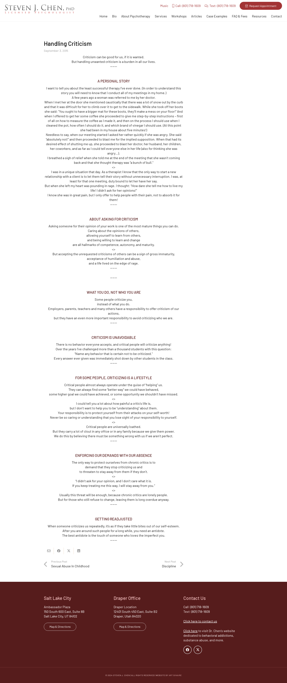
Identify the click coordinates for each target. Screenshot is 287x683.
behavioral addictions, (218, 635)
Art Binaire (175, 675)
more (219, 640)
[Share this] (59, 551)
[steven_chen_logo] (39, 8)
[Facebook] (187, 650)
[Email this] (49, 551)
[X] (198, 650)
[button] (169, 16)
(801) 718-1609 (199, 607)
